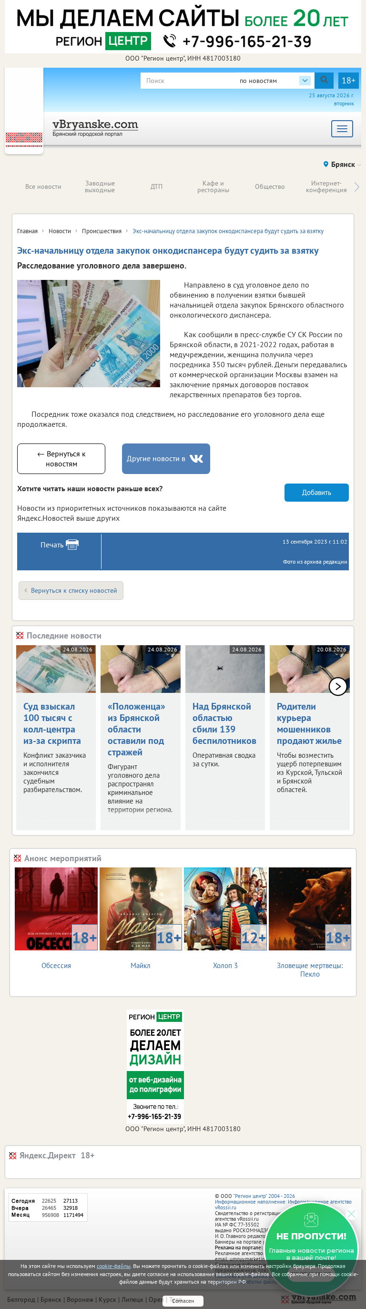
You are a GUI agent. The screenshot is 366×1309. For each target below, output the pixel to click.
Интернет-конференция (326, 186)
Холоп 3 (239, 949)
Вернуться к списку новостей (74, 590)
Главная (27, 231)
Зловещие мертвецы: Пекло (314, 953)
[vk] (197, 459)
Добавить (316, 492)
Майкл (156, 949)
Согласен (183, 1300)
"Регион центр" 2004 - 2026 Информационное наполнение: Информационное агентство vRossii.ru (283, 1202)
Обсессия (69, 949)
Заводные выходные (100, 186)
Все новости (43, 186)
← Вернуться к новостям (61, 458)
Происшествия (102, 231)
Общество (270, 186)
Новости (60, 231)
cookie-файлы (114, 1265)
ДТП (157, 186)
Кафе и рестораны (213, 186)
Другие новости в (156, 458)
